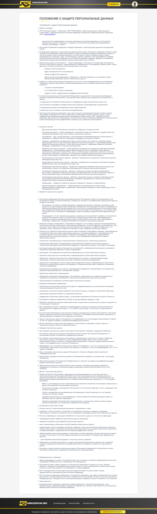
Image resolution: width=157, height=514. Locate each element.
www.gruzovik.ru (49, 34)
